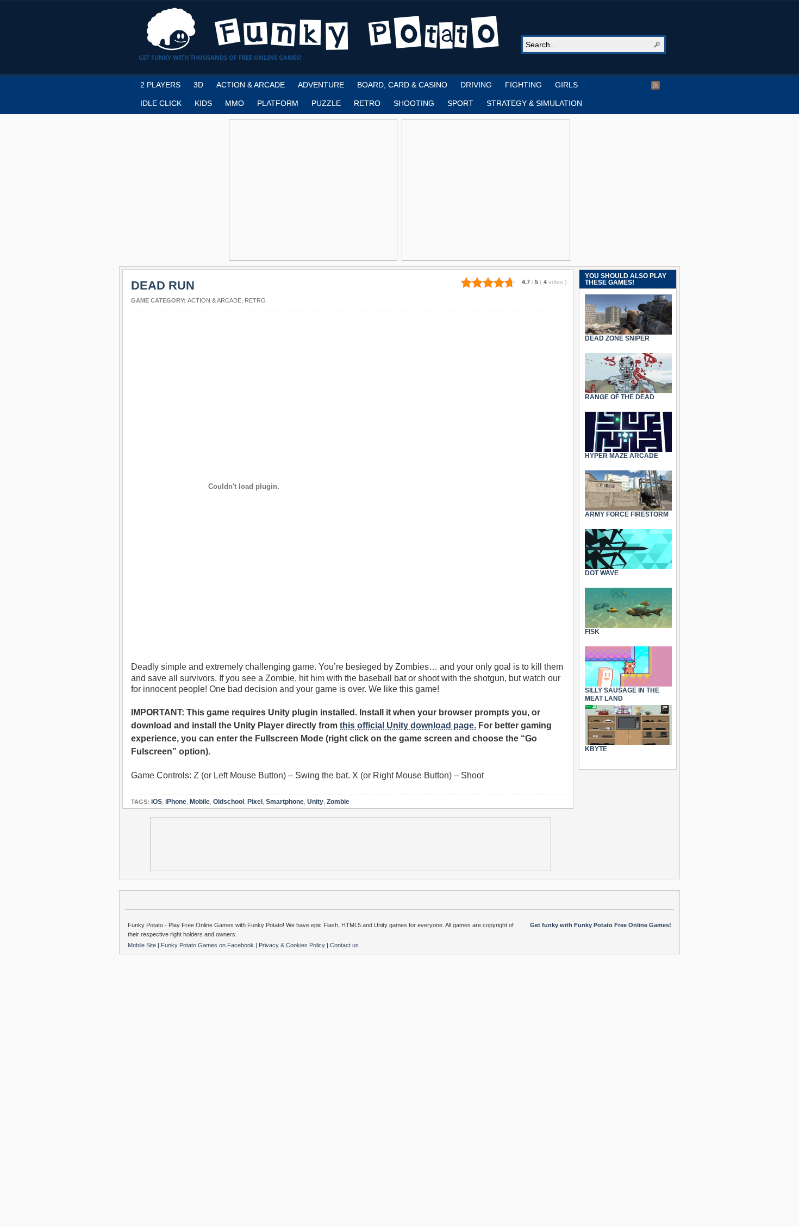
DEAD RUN (163, 285)
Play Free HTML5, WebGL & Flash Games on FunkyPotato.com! (323, 29)
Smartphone (285, 802)
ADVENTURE (321, 84)
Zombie (338, 802)
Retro (255, 300)
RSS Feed (655, 85)
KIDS (203, 103)
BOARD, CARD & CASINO (402, 84)
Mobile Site (143, 945)
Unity (315, 802)
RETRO (367, 103)
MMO (234, 103)
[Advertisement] (313, 190)
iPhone (175, 802)
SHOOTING (414, 103)
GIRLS (566, 84)
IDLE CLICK (161, 103)
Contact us (344, 945)
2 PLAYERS (160, 84)
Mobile (200, 802)
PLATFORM (277, 103)
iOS (156, 802)
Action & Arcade (214, 300)
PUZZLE (326, 103)
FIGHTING (523, 84)
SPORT (460, 103)
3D (198, 84)
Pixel (255, 802)
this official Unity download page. (408, 725)
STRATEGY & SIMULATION (534, 103)
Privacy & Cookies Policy (293, 945)
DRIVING (476, 84)
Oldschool (228, 802)
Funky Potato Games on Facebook (208, 945)
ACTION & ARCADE (250, 84)
